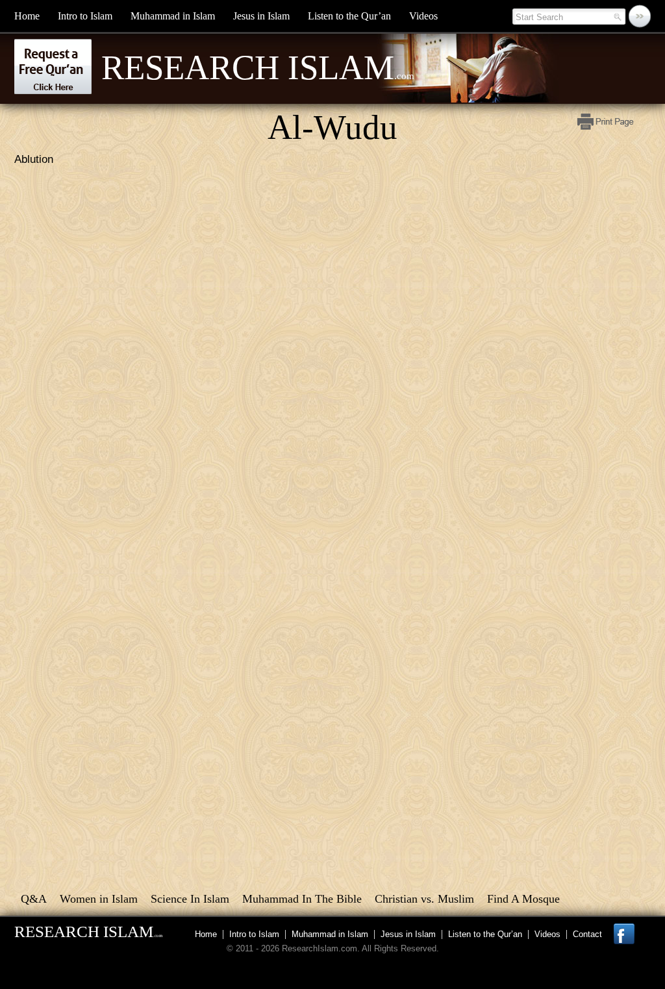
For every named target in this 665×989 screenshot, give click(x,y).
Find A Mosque (523, 898)
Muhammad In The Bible (302, 898)
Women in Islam (99, 898)
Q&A (34, 898)
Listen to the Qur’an (349, 15)
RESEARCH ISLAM (88, 931)
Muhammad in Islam (173, 15)
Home (27, 15)
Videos (423, 15)
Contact (587, 934)
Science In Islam (190, 898)
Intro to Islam (85, 15)
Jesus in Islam (261, 15)
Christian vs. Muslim (424, 898)
